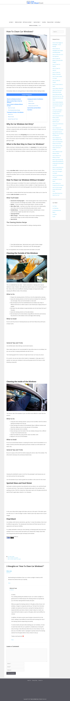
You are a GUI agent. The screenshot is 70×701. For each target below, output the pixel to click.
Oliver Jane (9, 571)
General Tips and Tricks (13, 119)
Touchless (44, 22)
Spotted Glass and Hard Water (34, 107)
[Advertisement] (35, 12)
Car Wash (11, 22)
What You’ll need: (11, 108)
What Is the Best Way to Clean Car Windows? (14, 101)
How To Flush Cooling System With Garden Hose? (57, 189)
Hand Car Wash (37, 22)
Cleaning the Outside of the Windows (15, 112)
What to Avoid (11, 116)
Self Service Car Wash (27, 22)
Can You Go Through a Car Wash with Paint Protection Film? (57, 111)
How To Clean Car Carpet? (13, 557)
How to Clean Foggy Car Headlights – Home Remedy (58, 44)
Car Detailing (57, 22)
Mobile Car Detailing (33, 25)
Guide (39, 25)
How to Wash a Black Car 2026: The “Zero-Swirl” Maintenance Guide (58, 90)
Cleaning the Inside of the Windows (35, 99)
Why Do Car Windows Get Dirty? (14, 99)
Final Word (29, 109)
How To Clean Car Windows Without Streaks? (15, 105)
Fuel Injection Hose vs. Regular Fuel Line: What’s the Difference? (58, 133)
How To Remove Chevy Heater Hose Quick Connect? (57, 147)
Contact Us (40, 680)
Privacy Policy (34, 680)
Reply (9, 583)
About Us (29, 680)
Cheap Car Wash (50, 22)
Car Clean (9, 556)
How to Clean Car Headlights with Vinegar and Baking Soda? (58, 50)
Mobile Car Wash (18, 22)
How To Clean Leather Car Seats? (14, 559)
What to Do (10, 114)
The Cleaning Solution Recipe (14, 110)
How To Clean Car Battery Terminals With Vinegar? (58, 60)
